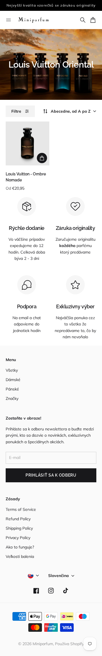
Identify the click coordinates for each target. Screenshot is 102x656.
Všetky (12, 370)
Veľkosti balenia (20, 556)
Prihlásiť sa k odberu (51, 475)
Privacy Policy (18, 537)
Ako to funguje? (20, 547)
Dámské (13, 379)
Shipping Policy (19, 528)
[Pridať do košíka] (42, 158)
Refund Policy (18, 518)
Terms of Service (21, 509)
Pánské (12, 389)
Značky (12, 398)
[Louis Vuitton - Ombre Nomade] (27, 143)
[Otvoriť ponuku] (8, 20)
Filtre (16, 111)
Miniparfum (43, 643)
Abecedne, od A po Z (71, 111)
